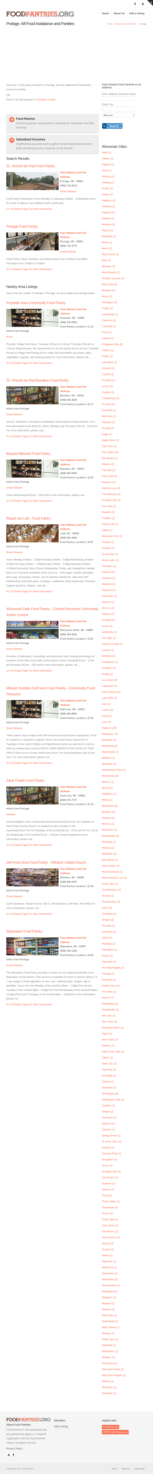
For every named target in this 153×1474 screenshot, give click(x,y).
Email (63, 191)
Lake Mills (109, 698)
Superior (108, 1183)
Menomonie (110, 775)
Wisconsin (109, 1363)
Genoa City (110, 524)
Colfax (107, 356)
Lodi (106, 704)
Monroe (108, 823)
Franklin (108, 512)
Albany (107, 158)
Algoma (108, 164)
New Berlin (110, 859)
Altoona (108, 176)
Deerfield (109, 410)
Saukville (109, 1069)
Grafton (108, 542)
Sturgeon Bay (111, 1171)
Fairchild (108, 470)
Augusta (108, 212)
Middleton (109, 793)
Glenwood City (112, 536)
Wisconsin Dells (113, 1369)
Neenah (108, 847)
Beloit (107, 242)
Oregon (108, 919)
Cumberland (110, 398)
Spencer (108, 1123)
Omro (107, 907)
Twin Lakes (110, 1225)
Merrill (107, 787)
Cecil (106, 332)
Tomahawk (110, 1207)
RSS (8, 1454)
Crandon (108, 380)
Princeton (109, 991)
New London (111, 865)
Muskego (109, 841)
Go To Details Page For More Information (29, 209)
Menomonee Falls (114, 769)
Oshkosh (109, 931)
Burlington (109, 302)
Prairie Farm (111, 985)
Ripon (107, 1033)
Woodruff (109, 1393)
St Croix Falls (111, 1141)
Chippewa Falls (112, 344)
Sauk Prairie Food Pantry (25, 780)
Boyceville (109, 284)
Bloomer (108, 266)
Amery (107, 188)
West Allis (109, 1315)
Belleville (109, 236)
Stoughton (109, 1159)
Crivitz (107, 386)
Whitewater (110, 1351)
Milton (107, 799)
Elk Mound (110, 458)
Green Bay (110, 554)
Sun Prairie (110, 1177)
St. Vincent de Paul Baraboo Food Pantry (37, 380)
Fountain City (111, 500)
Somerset (109, 1117)
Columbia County (45, 99)
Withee (108, 1381)
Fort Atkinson (111, 494)
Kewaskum (110, 662)
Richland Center (113, 1027)
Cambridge (110, 314)
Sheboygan (110, 1093)
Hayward (109, 590)
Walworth (109, 1261)
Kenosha (108, 656)
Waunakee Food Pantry (24, 931)
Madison (109, 728)
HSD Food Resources (115, 1432)
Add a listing (136, 13)
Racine (108, 997)
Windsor (108, 1357)
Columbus (109, 362)
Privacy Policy (14, 1448)
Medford (108, 757)
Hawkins (108, 584)
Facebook (12, 1454)
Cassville (109, 326)
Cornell (108, 374)
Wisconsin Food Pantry (126, 24)
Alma (106, 170)
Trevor (107, 1213)
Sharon (108, 1081)
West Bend (110, 1321)
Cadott (107, 308)
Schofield (109, 1075)
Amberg (108, 182)
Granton (108, 548)
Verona (108, 1243)
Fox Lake (109, 506)
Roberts (108, 1045)
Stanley (108, 1147)
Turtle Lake (110, 1219)
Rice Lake (109, 1021)
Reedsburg (110, 1003)
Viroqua (108, 1249)
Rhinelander (110, 1009)
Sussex (108, 1189)
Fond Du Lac (111, 488)
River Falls (110, 1039)
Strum (107, 1165)
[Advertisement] (76, 52)
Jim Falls (109, 638)
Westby (108, 1333)
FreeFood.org (110, 1427)
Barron (107, 230)
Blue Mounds (111, 272)
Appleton (108, 200)
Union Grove (111, 1237)
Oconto (108, 895)
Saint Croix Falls (113, 1051)
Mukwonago (110, 835)
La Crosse (109, 680)
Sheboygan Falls (113, 1099)
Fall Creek (109, 476)
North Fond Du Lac (114, 877)
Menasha (109, 763)
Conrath (108, 368)
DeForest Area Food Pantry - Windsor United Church (46, 862)
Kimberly (109, 668)
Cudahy (108, 392)
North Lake (110, 883)
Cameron (109, 320)
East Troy (109, 446)
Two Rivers (110, 1231)
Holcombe (109, 596)
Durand (108, 428)
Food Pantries (40, 15)
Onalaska (109, 913)
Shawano (109, 1087)
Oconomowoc (111, 889)
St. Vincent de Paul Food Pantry (30, 166)
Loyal (107, 716)
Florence (108, 482)
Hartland (108, 578)
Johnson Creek (112, 644)
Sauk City (109, 1063)
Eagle (107, 434)
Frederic (108, 518)
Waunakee (109, 1291)
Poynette (109, 979)
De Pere (108, 404)
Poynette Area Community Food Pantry (36, 303)
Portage (108, 973)
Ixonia (107, 626)
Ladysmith (109, 686)
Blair (106, 260)
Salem (107, 1057)
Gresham (109, 566)
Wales (107, 1255)
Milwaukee (110, 805)
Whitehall (109, 1345)
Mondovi (108, 811)
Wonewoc (109, 1387)
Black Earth (110, 254)
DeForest (109, 416)
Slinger (108, 1111)
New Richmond (112, 871)
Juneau (108, 650)
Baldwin (108, 218)
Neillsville (109, 853)
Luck (106, 722)
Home (105, 13)
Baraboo (108, 224)
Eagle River (110, 440)
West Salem (110, 1327)
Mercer (108, 781)
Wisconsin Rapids (114, 1375)
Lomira (107, 710)
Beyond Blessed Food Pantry (28, 454)
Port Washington (113, 967)
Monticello (109, 829)
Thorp (107, 1195)
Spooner (108, 1129)
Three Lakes (111, 1201)
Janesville (109, 632)
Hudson (108, 614)
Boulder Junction (113, 278)
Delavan (108, 422)
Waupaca (109, 1297)
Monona (108, 817)
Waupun (108, 1303)
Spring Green (111, 1135)
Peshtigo (108, 943)
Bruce (107, 296)
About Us (119, 13)
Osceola (108, 925)
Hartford (108, 572)
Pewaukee (109, 949)
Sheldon (108, 1105)
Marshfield (109, 745)
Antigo (107, 194)
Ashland (108, 206)
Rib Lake (109, 1015)
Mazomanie (110, 751)
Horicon (108, 608)
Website (71, 191)
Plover (107, 955)
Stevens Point (111, 1153)
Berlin (107, 248)
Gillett (107, 530)
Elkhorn (108, 464)
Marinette (109, 739)
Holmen (108, 602)
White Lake (110, 1339)
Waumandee (111, 1285)
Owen (107, 937)
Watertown (110, 1273)
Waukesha (109, 1279)
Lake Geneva (111, 692)
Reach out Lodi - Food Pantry (28, 518)
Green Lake (110, 560)
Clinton (108, 350)
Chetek (108, 338)
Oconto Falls (111, 901)
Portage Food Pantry (22, 226)
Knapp (107, 674)
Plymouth (109, 961)
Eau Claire (110, 452)
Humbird (108, 620)
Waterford (109, 1267)
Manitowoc (110, 734)
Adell (106, 152)
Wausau (108, 1309)
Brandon (108, 290)
